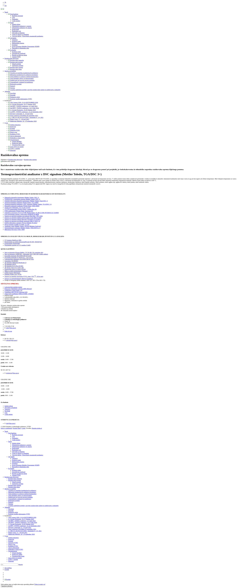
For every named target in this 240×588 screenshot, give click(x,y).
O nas (6, 123)
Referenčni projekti (14, 500)
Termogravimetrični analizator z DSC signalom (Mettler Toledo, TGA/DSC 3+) (28, 204)
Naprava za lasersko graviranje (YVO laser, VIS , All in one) (23, 276)
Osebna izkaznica (13, 537)
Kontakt (10, 541)
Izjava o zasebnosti (6, 428)
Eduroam (11, 561)
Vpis (5, 413)
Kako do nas (8, 331)
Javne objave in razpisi (15, 558)
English (6, 569)
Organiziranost (12, 551)
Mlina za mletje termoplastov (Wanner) (15, 271)
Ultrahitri (7, 201)
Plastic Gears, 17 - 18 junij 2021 (17, 532)
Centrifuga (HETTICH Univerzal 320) (15, 292)
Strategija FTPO (13, 543)
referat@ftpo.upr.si (11, 340)
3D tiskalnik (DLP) (10, 264)
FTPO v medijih (13, 559)
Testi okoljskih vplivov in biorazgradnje (20, 495)
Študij (6, 12)
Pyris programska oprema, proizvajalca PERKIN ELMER (21, 214)
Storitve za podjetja (10, 71)
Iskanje (20, 564)
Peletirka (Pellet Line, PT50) (12, 274)
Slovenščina (8, 568)
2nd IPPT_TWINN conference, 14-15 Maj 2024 (22, 522)
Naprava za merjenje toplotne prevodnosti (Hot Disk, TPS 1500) (23, 216)
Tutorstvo (7, 409)
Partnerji (10, 502)
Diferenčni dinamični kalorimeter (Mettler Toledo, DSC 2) (21, 197)
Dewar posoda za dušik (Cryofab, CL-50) (16, 224)
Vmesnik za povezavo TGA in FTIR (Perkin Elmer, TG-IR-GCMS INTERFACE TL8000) (31, 213)
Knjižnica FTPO (13, 546)
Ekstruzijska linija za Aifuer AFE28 (15, 269)
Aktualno (7, 91)
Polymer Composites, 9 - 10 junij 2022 (19, 527)
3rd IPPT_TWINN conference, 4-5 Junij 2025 (22, 521)
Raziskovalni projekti (14, 480)
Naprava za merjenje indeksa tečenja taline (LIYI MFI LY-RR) (23, 218)
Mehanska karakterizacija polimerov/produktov (22, 492)
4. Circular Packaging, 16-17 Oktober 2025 (21, 519)
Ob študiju (11, 457)
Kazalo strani (17, 428)
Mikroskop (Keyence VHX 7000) (14, 229)
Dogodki (11, 510)
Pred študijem (12, 433)
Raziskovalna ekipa (14, 487)
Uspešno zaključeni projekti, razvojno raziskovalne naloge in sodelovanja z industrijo (33, 505)
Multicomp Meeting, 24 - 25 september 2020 (21, 534)
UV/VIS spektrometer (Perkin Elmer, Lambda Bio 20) (20, 209)
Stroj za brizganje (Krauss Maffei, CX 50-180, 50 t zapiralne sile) (23, 252)
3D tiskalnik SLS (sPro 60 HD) (13, 266)
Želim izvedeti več (39, 584)
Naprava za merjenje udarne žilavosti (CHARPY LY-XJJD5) (22, 219)
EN (5, 5)
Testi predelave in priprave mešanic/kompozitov (22, 494)
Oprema (10, 504)
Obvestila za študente (10, 407)
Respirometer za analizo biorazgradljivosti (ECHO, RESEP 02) (23, 242)
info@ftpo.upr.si (11, 328)
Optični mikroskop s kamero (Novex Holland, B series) (20, 223)
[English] (7, 579)
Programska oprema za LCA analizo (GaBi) (17, 245)
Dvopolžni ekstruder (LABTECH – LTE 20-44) (18, 257)
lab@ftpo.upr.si (10, 423)
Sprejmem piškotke (7, 586)
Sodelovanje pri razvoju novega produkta (20, 497)
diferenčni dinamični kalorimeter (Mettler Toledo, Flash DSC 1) (29, 201)
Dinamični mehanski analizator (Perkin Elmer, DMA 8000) (21, 206)
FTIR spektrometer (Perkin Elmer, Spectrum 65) (18, 211)
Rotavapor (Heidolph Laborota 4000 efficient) (18, 289)
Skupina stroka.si (37, 428)
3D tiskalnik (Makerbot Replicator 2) (15, 262)
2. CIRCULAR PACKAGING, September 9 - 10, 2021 (25, 531)
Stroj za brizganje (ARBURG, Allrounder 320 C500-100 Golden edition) (26, 254)
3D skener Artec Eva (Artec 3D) (14, 267)
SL (5, 2)
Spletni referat (8, 406)
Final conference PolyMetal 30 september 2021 (22, 529)
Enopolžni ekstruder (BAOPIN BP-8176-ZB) (18, 256)
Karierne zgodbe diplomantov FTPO (19, 514)
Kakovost (11, 539)
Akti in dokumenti (13, 548)
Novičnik (7, 411)
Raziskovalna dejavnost (11, 58)
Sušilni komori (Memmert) (12, 273)
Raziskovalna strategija (15, 478)
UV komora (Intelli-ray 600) (12, 240)
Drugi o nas (11, 544)
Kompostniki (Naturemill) (12, 243)
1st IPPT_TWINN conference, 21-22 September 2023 (24, 526)
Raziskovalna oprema (14, 485)
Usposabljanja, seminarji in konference (19, 499)
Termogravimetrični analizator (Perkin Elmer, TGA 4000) (21, 202)
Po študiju (11, 468)
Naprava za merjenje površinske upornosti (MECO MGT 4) (22, 221)
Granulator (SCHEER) (11, 261)
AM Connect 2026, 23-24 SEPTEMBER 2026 (22, 517)
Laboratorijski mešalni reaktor (13, 287)
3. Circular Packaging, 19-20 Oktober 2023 (21, 524)
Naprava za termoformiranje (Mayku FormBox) (18, 278)
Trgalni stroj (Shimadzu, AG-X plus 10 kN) (17, 207)
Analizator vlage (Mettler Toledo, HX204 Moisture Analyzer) (22, 226)
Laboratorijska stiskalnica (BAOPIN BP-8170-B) (19, 259)
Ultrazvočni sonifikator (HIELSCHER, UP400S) (19, 294)
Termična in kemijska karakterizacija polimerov (22, 490)
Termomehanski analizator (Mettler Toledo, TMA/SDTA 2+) (22, 228)
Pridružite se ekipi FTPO (15, 549)
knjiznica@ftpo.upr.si (12, 373)
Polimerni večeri (13, 512)
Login (23, 428)
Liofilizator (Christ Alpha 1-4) (13, 290)
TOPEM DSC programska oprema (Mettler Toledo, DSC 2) (22, 199)
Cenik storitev (8, 414)
